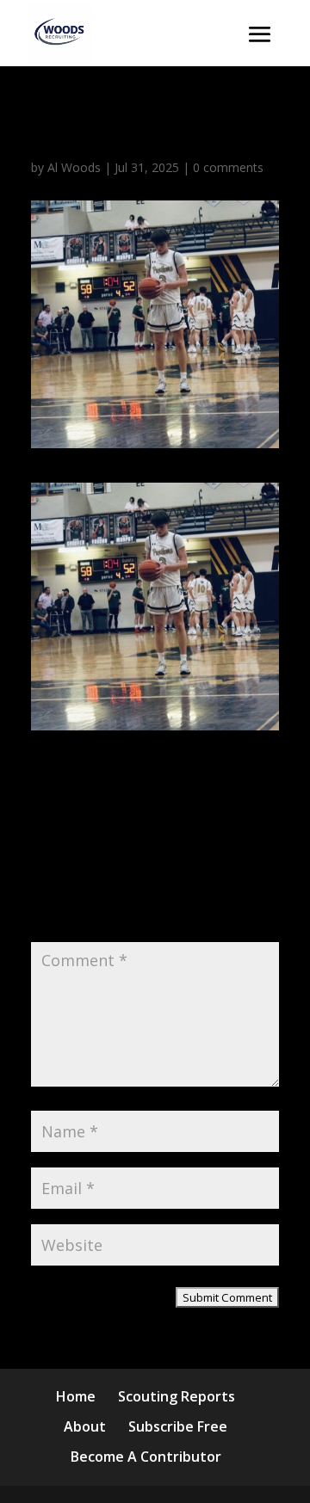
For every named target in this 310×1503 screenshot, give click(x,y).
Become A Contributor (146, 1456)
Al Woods (74, 167)
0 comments (228, 167)
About (85, 1426)
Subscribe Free (177, 1426)
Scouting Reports (176, 1396)
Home (76, 1396)
